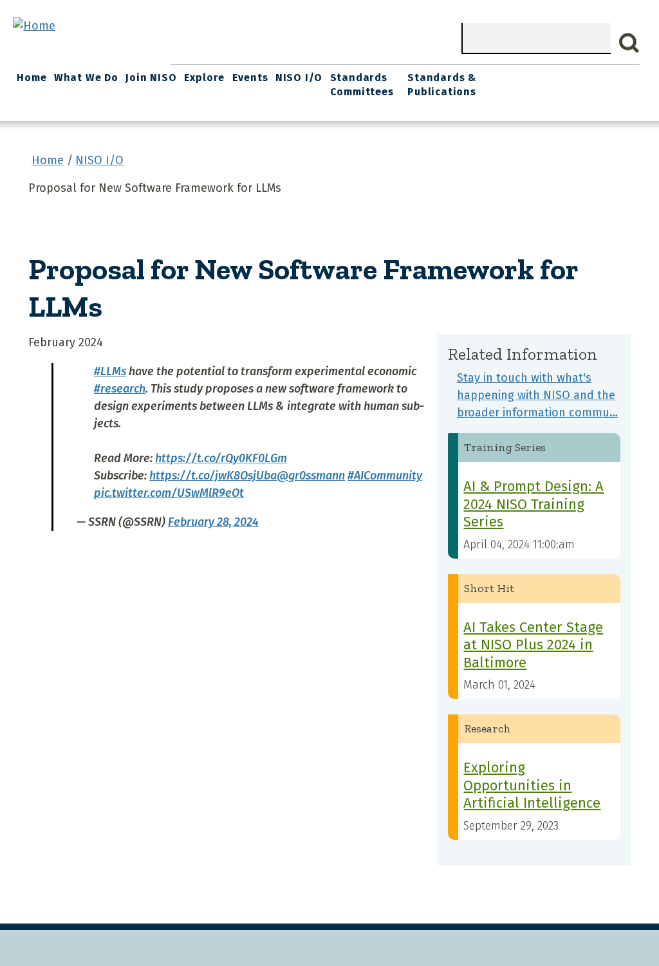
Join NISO (150, 77)
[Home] (34, 26)
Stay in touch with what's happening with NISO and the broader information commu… (537, 395)
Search (629, 43)
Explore (204, 77)
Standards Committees (362, 84)
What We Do (86, 77)
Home (31, 77)
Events (250, 77)
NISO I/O (298, 77)
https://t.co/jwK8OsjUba (213, 476)
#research (119, 389)
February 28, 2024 (213, 522)
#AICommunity (385, 476)
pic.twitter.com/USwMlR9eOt (169, 493)
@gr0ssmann (311, 476)
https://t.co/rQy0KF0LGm (221, 458)
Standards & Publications (441, 84)
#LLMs (110, 371)
